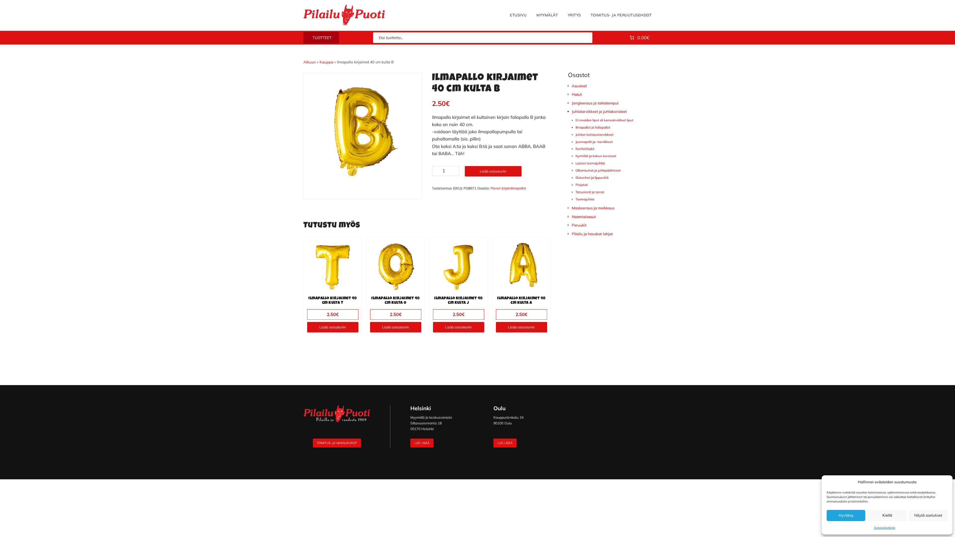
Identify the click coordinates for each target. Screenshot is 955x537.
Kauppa (326, 62)
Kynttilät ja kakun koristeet (595, 156)
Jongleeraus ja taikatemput (595, 103)
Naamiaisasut (584, 216)
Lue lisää (422, 443)
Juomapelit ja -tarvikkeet (594, 142)
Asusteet (579, 86)
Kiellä (887, 515)
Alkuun (309, 62)
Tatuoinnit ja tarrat (589, 192)
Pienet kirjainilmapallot (508, 188)
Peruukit (579, 225)
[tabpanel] (363, 132)
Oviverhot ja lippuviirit (592, 177)
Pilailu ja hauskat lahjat (592, 233)
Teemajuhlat (584, 199)
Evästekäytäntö (884, 528)
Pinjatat (581, 185)
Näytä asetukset (928, 515)
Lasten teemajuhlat (590, 163)
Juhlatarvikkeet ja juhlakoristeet (599, 111)
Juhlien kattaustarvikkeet (594, 134)
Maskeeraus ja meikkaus (593, 208)
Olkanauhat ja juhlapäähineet (598, 170)
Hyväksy (846, 515)
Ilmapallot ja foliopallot (592, 127)
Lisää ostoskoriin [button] (332, 327)
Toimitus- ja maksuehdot (337, 443)
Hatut (577, 94)
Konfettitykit (584, 149)
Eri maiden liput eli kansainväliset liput (604, 120)
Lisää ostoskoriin (493, 171)
